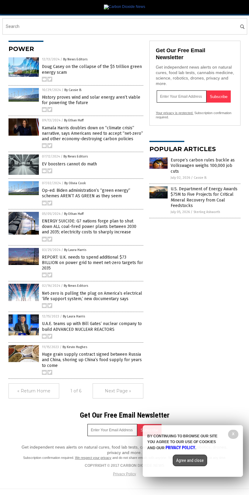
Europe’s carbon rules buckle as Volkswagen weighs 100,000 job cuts (203, 166)
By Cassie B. (73, 90)
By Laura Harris (75, 250)
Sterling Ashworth (206, 212)
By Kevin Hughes (75, 347)
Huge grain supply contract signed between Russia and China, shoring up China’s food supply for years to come (92, 360)
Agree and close (190, 460)
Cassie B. (200, 178)
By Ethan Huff (74, 120)
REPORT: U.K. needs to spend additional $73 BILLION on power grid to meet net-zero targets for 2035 (92, 263)
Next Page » (118, 391)
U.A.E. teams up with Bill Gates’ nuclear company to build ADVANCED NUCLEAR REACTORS (92, 326)
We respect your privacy (93, 457)
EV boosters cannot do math (69, 164)
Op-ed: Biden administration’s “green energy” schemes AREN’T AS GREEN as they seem (86, 193)
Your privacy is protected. (174, 113)
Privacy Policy (124, 474)
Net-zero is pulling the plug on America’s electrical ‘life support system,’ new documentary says (92, 296)
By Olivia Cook (75, 183)
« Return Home (33, 391)
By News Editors (75, 59)
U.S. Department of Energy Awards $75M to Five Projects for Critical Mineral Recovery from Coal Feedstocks (204, 197)
